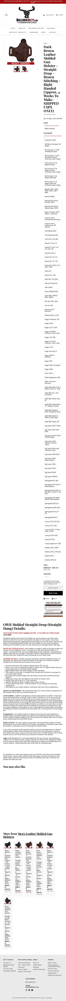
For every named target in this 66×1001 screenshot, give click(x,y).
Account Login (8, 969)
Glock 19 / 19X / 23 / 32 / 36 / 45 (52, 248)
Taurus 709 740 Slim (52, 522)
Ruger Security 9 (51, 351)
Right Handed (50, 129)
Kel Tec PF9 (49, 305)
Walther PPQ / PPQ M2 (53, 552)
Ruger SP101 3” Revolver (50, 356)
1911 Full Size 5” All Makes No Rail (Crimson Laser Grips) (53, 170)
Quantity (47, 574)
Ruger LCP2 (49, 347)
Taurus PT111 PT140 (51, 535)
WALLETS (22, 28)
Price (45, 565)
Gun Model (48, 133)
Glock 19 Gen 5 (50, 253)
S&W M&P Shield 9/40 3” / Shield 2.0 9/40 (52, 405)
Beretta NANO (50, 197)
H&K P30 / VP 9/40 (51, 279)
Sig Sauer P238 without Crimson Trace (51, 443)
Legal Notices (52, 973)
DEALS (43, 32)
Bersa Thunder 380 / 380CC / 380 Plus (52, 213)
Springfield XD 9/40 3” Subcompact (53, 485)
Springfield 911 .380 (51, 481)
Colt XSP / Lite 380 (51, 239)
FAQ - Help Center (24, 965)
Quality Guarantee (39, 969)
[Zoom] (20, 51)
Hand (46, 123)
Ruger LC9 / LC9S (51, 328)
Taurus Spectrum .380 (53, 544)
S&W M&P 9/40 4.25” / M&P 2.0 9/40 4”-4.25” (53, 388)
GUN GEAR (51, 28)
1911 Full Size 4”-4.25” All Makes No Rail (52, 151)
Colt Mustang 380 (51, 235)
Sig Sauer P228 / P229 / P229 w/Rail (53, 436)
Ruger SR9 (48, 361)
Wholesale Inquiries (9, 971)
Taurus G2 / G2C (51, 526)
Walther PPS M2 (50, 560)
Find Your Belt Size (24, 963)
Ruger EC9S (49, 323)
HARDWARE (34, 32)
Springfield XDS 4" (51, 517)
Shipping (36, 967)
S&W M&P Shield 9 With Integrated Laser (53, 411)
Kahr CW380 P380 (51, 292)
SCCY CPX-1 (49, 373)
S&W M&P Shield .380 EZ (52, 399)
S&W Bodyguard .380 (52, 377)
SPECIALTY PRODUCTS (17, 32)
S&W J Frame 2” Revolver (50, 382)
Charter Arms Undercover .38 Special (50, 225)
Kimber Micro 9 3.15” (52, 315)
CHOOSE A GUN (50, 140)
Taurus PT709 (50, 539)
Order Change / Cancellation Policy (54, 965)
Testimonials (37, 965)
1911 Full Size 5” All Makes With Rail (51, 177)
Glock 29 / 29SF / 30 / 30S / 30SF (52, 266)
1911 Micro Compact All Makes (53, 145)
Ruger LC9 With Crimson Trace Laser (52, 332)
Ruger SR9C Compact (53, 365)
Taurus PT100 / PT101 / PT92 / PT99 (52, 530)
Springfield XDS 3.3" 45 (52, 512)
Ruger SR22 (49, 369)
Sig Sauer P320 (50, 464)
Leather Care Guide (24, 971)
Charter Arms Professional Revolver (52, 219)
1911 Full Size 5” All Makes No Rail (51, 164)
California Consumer (54, 975)
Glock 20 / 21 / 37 (51, 257)
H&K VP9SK (48, 287)
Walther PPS (49, 556)
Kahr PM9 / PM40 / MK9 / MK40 (51, 296)
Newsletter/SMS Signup (8, 965)
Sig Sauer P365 (50, 468)
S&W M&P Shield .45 (52, 422)
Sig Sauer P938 (50, 472)
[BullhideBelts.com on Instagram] (26, 990)
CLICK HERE (7, 635)
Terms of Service (53, 971)
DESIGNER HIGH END (36, 28)
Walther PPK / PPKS (51, 548)
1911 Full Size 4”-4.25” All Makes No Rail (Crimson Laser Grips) (53, 157)
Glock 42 (48, 271)
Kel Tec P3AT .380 (51, 301)
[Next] (37, 69)
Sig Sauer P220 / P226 (53, 426)
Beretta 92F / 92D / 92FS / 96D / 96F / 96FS (52, 191)
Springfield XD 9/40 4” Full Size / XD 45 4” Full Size (53, 492)
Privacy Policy (52, 969)
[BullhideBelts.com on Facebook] (29, 990)
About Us (36, 963)
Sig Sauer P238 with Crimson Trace (52, 449)
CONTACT (53, 32)
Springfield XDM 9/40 (52, 508)
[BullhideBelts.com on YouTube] (32, 990)
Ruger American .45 (52, 319)
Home (45, 43)
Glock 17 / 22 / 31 (51, 243)
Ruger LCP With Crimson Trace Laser (52, 342)
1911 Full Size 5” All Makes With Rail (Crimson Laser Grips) (53, 183)
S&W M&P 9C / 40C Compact (52, 394)
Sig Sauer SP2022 (51, 477)
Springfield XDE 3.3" (52, 503)
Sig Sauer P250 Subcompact (50, 459)
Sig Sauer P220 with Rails (52, 430)
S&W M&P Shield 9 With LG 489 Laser (51, 417)
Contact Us (7, 963)
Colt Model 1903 (50, 231)
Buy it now (53, 593)
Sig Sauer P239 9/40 (52, 454)
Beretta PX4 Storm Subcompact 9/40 (51, 207)
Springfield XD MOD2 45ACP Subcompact (52, 498)
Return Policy (52, 963)
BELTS (13, 28)
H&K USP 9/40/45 (51, 283)
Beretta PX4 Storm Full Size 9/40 (51, 201)
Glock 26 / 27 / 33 (51, 261)
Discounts (21, 967)
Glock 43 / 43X (50, 275)
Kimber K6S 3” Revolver (50, 310)
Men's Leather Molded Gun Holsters (27, 835)
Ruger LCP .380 (50, 337)
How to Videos (23, 969)
